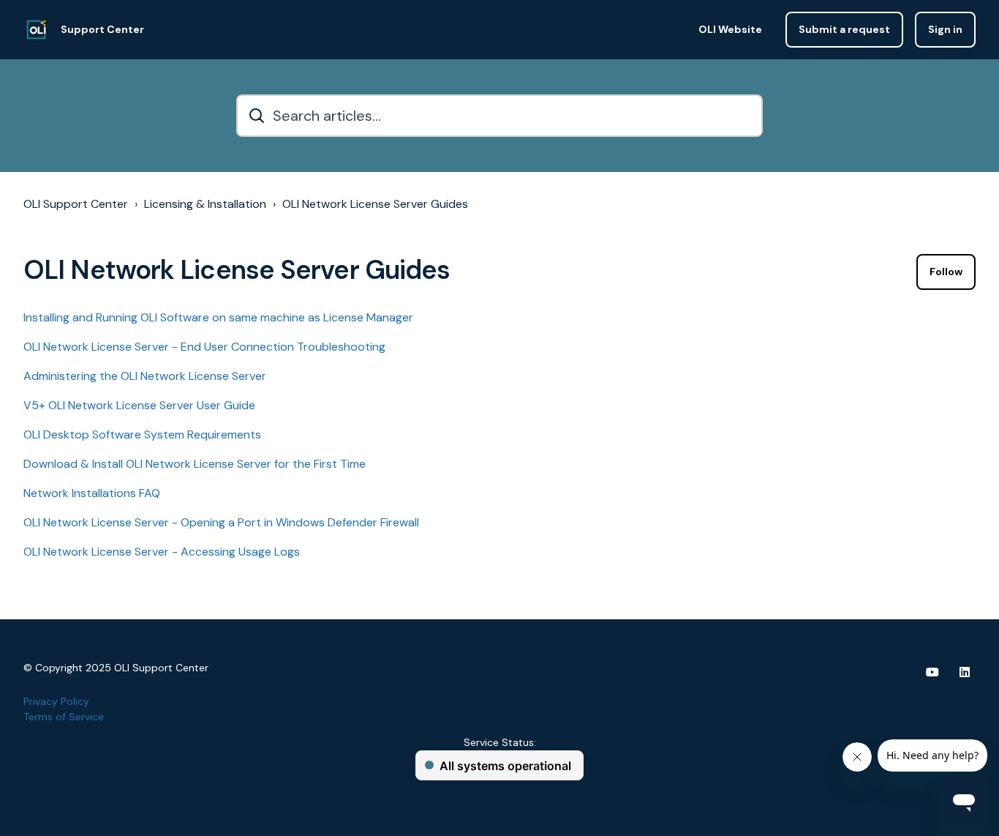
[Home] (36, 29)
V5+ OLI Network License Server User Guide (139, 405)
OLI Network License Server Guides (375, 204)
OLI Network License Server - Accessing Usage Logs (161, 551)
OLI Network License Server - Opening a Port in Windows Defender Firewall (221, 522)
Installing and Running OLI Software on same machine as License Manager (218, 317)
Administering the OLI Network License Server (144, 376)
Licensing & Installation (205, 204)
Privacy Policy (56, 701)
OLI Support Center (75, 204)
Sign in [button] (945, 29)
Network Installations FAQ (91, 493)
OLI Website (730, 29)
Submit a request (844, 29)
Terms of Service (63, 716)
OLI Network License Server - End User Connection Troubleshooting (204, 346)
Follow (946, 271)
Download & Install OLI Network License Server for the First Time (194, 463)
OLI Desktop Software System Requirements (142, 434)
